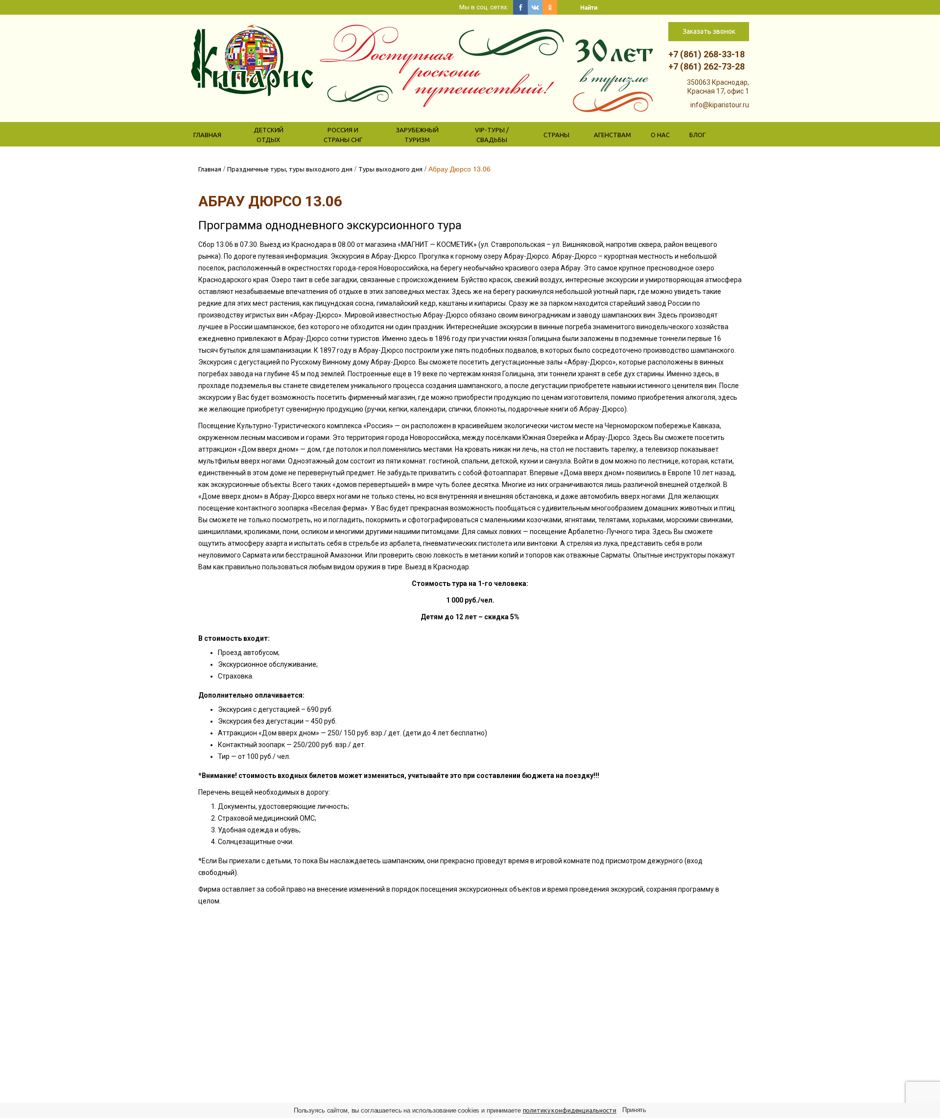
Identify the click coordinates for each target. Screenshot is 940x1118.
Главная (207, 134)
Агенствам (612, 134)
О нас (660, 134)
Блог (697, 134)
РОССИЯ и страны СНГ (343, 134)
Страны (556, 134)
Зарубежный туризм (417, 134)
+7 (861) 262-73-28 (706, 66)
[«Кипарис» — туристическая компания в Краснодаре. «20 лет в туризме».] (252, 59)
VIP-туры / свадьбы (492, 134)
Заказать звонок (708, 31)
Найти (588, 7)
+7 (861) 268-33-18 (706, 54)
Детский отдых (268, 134)
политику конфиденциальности (570, 1110)
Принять (634, 1110)
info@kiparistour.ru (719, 105)
